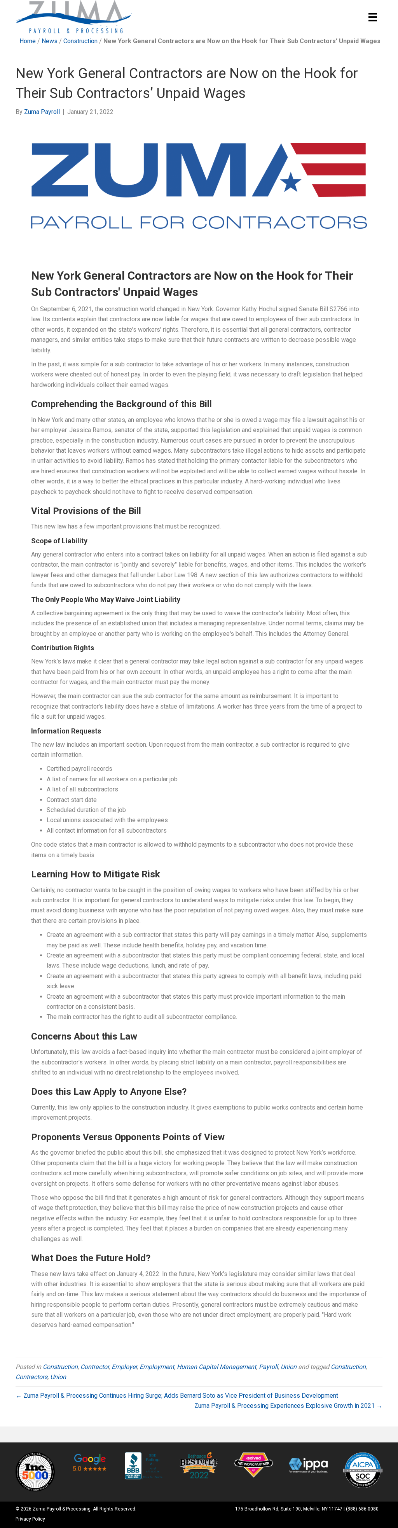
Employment (157, 1366)
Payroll (268, 1366)
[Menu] (372, 17)
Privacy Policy (30, 1519)
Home (27, 41)
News (50, 41)
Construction (80, 41)
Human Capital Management (216, 1366)
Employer (124, 1366)
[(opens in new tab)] (35, 1471)
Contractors (31, 1377)
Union (289, 1366)
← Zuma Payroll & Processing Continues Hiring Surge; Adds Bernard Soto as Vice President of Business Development (177, 1395)
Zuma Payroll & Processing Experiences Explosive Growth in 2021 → (288, 1405)
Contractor (94, 1366)
